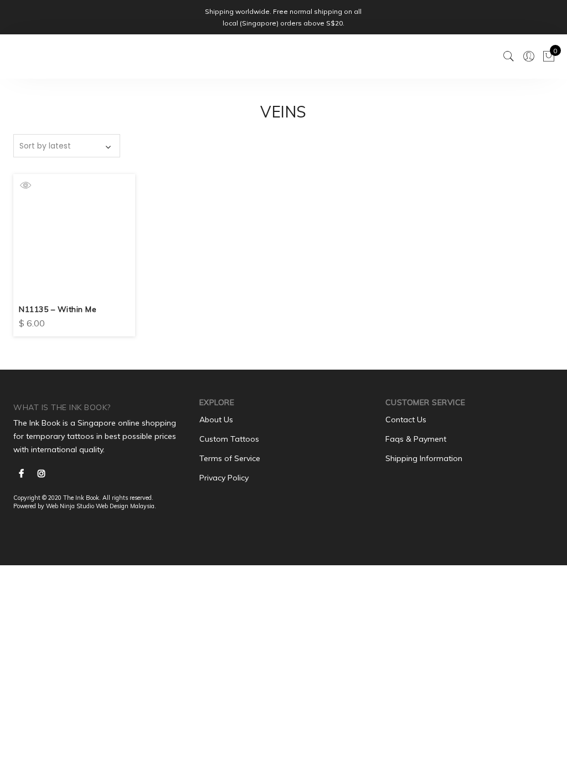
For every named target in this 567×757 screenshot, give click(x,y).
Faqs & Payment (415, 439)
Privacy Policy (224, 478)
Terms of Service (229, 458)
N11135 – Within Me (57, 309)
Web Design (112, 506)
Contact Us (405, 419)
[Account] (528, 56)
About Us (216, 419)
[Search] (509, 56)
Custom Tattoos (229, 439)
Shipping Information (423, 458)
